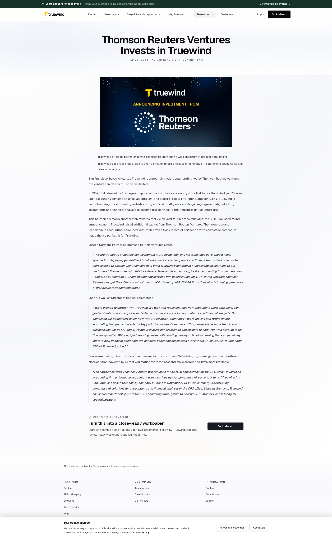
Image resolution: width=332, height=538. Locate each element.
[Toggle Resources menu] (212, 14)
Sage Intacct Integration (141, 14)
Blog (66, 513)
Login (260, 14)
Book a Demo (279, 14)
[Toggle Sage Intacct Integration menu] (159, 14)
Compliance (212, 494)
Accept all (259, 527)
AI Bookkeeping (72, 494)
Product (68, 488)
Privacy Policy (141, 532)
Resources (202, 14)
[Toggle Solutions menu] (118, 14)
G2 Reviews (141, 500)
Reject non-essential (231, 527)
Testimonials (142, 488)
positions (109, 399)
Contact (210, 488)
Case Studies (142, 494)
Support (210, 500)
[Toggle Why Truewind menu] (188, 14)
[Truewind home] (54, 14)
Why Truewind (176, 14)
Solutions (110, 14)
